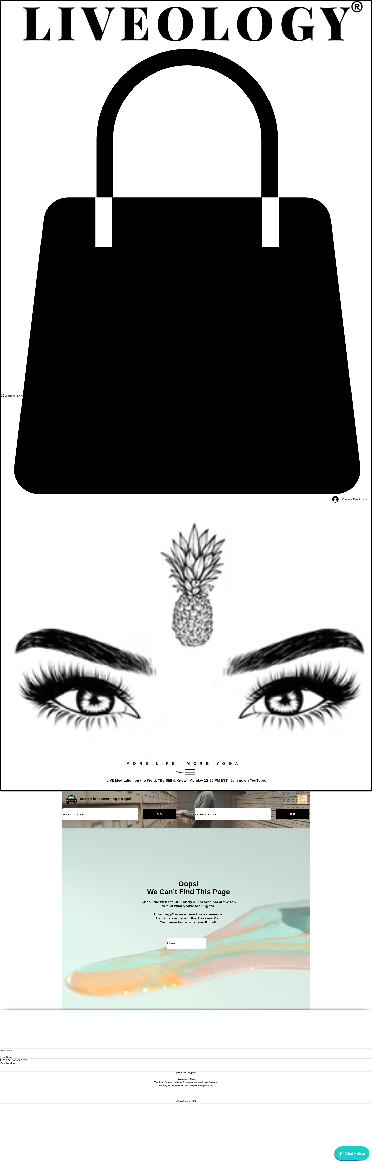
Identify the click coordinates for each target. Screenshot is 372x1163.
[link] (186, 271)
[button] (71, 799)
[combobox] (100, 814)
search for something (98, 799)
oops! (126, 799)
